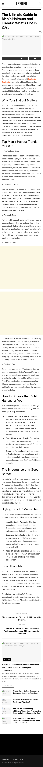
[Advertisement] (21, 267)
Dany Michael (8, 670)
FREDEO (21, 3)
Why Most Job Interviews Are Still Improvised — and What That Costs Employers (20, 666)
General (7, 659)
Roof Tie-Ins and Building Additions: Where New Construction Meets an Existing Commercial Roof (27, 710)
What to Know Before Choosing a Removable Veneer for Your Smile (26, 692)
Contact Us (5, 759)
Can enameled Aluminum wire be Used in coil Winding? (25, 701)
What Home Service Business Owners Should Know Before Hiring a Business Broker (26, 720)
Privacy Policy (18, 759)
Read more (8, 685)
